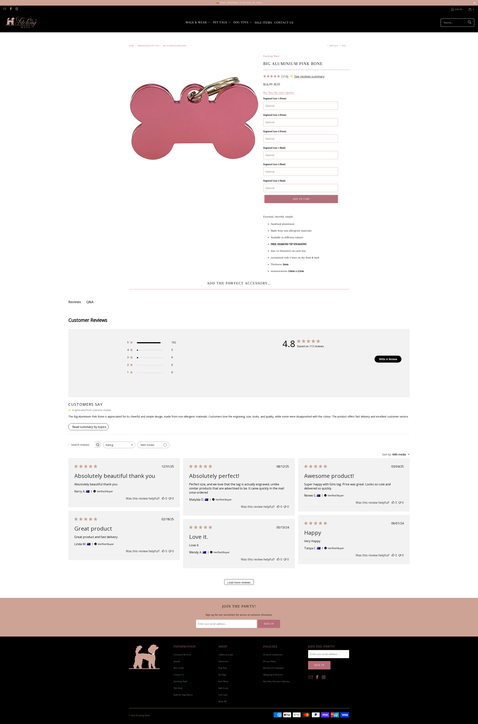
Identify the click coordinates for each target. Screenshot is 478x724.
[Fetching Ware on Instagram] (16, 9)
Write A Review (388, 359)
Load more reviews (239, 582)
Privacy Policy (269, 661)
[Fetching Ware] (21, 22)
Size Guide (179, 668)
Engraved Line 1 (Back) (274, 148)
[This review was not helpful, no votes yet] (170, 498)
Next (344, 45)
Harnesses (223, 661)
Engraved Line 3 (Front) (274, 131)
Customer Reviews (182, 654)
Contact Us (179, 674)
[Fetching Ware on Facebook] (10, 9)
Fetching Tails (180, 681)
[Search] (469, 23)
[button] (198, 22)
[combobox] (119, 445)
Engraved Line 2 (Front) (274, 115)
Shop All (222, 701)
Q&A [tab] (89, 302)
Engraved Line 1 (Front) (274, 98)
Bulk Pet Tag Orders (183, 695)
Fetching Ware (271, 56)
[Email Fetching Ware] (4, 9)
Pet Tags (222, 674)
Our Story (178, 688)
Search (177, 661)
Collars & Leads (225, 654)
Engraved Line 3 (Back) (274, 180)
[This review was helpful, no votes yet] (163, 498)
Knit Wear (223, 681)
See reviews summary (309, 76)
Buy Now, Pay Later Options (276, 681)
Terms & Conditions (273, 654)
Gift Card (222, 695)
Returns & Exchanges (273, 668)
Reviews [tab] (74, 302)
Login (458, 9)
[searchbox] (81, 445)
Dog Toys (222, 668)
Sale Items (223, 688)
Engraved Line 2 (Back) (274, 164)
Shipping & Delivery (273, 674)
